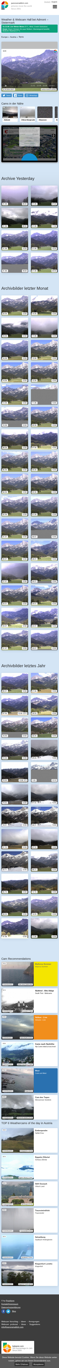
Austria (13, 37)
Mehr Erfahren (22, 1364)
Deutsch (47, 2)
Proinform (10, 1301)
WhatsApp (33, 95)
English (54, 2)
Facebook (3, 1311)
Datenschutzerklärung (10, 1307)
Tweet (8, 95)
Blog (14, 1311)
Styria (21, 37)
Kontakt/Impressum (9, 1304)
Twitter (8, 1311)
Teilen (20, 95)
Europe (4, 37)
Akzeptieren (38, 1364)
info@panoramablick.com (12, 1327)
